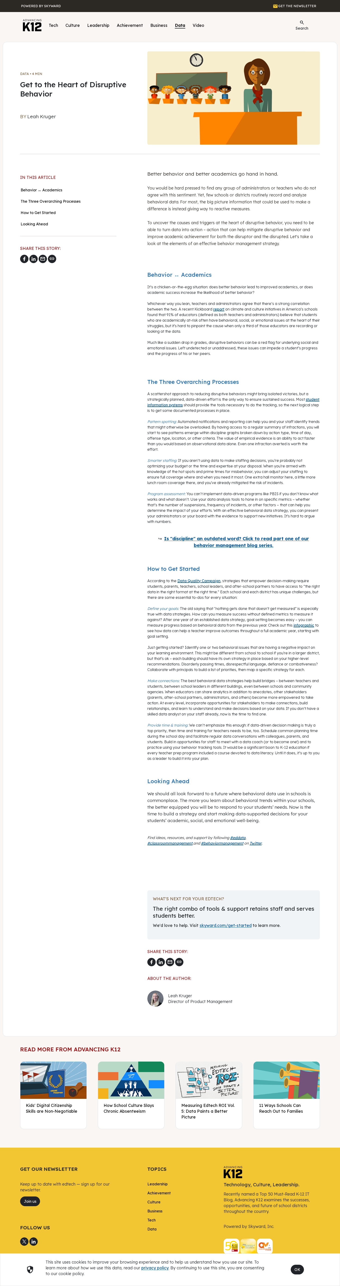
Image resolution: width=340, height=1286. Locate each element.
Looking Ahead (34, 224)
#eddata (237, 837)
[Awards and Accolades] (248, 1246)
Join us (30, 1201)
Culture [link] (154, 1202)
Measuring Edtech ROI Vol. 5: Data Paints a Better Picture (208, 1111)
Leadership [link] (157, 1184)
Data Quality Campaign (198, 580)
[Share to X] (24, 1241)
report (218, 309)
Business (158, 25)
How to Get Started (38, 212)
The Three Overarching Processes (50, 201)
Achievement (130, 25)
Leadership (98, 25)
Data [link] (152, 1229)
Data (180, 25)
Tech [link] (151, 1220)
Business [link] (154, 1211)
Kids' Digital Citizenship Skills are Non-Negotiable (51, 1108)
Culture (72, 25)
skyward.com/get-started (226, 925)
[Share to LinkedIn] (33, 259)
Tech (53, 25)
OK (297, 1269)
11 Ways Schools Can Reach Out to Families (281, 1108)
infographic (304, 625)
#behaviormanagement (222, 843)
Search (302, 25)
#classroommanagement (169, 843)
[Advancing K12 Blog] (32, 25)
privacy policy (155, 1267)
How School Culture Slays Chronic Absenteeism (129, 1108)
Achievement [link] (159, 1193)
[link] (233, 1172)
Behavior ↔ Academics (42, 190)
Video (198, 25)
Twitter (256, 843)
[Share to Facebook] (24, 259)
